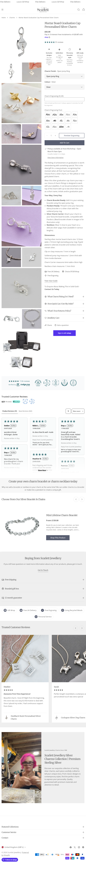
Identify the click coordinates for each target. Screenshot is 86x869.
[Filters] (68, 411)
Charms (12, 18)
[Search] (78, 9)
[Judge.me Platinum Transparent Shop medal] (47, 382)
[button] (50, 42)
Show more (42, 470)
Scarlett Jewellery (14, 852)
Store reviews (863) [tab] (25, 411)
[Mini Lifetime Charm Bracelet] (22, 527)
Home (4, 18)
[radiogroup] (64, 120)
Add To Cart (64, 143)
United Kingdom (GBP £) (14, 847)
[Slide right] (81, 499)
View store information (56, 158)
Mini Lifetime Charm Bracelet (61, 515)
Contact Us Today (52, 289)
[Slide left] (76, 499)
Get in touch (43, 570)
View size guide (51, 281)
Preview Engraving (71, 136)
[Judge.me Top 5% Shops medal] (64, 382)
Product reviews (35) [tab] (9, 411)
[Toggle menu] (2, 9)
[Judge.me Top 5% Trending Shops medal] (73, 382)
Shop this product (57, 538)
